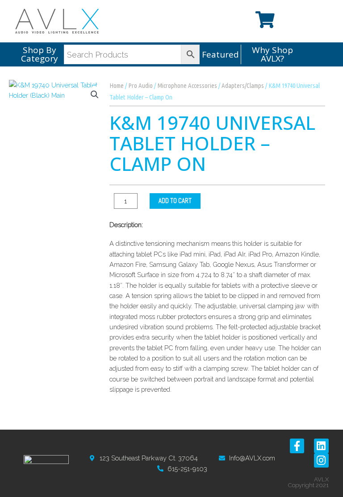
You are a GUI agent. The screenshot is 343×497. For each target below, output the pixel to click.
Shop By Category (39, 54)
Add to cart (175, 201)
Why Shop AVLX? (272, 54)
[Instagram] (321, 460)
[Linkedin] (321, 446)
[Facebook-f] (297, 446)
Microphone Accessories (187, 85)
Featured (220, 54)
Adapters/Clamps (243, 85)
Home (116, 85)
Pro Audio (140, 85)
